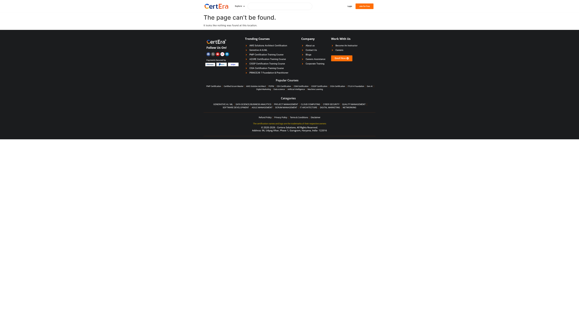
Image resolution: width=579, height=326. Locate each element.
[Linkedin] (227, 54)
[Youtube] (218, 54)
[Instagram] (222, 54)
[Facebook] (208, 54)
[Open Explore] (244, 6)
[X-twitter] (213, 54)
